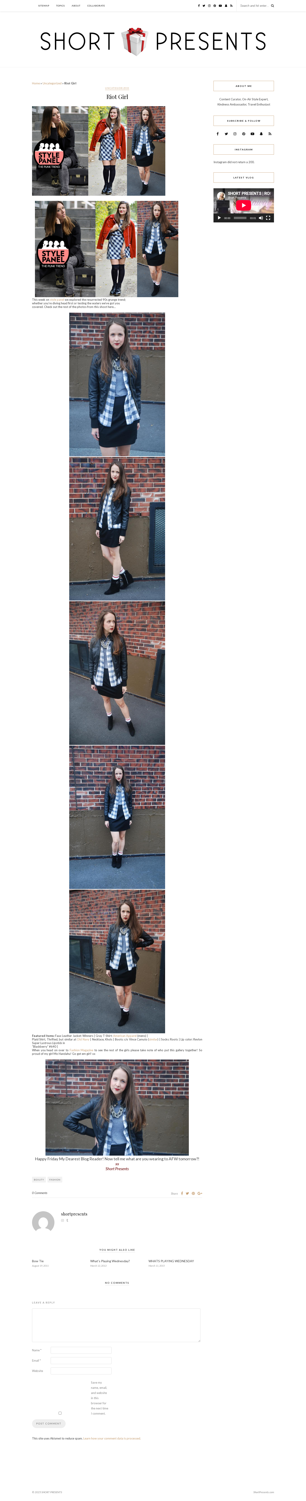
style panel (57, 299)
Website (37, 1371)
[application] (243, 205)
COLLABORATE (96, 5)
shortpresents (74, 1214)
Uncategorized (52, 83)
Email (36, 1360)
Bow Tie (38, 1261)
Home (36, 83)
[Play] (219, 218)
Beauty (39, 1179)
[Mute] (261, 218)
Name (36, 1350)
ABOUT (76, 5)
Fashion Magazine (81, 1050)
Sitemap (43, 5)
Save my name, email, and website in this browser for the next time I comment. (99, 1398)
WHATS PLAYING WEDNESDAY (171, 1261)
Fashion (54, 1179)
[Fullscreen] (268, 218)
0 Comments (39, 1193)
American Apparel (124, 1036)
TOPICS (60, 5)
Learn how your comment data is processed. (112, 1438)
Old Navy (83, 1039)
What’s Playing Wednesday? (110, 1261)
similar (153, 1039)
